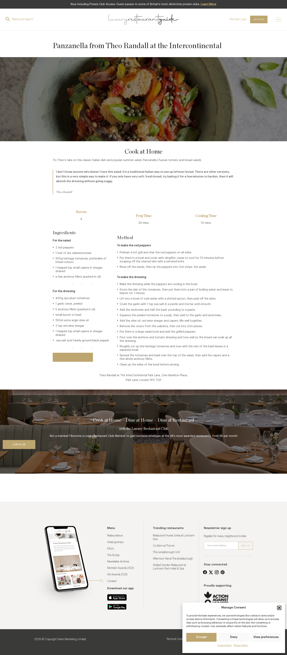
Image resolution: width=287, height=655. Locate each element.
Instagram (217, 572)
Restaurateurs (115, 535)
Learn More (208, 4)
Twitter (211, 572)
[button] (279, 608)
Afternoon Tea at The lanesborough (173, 558)
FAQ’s (110, 548)
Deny (233, 637)
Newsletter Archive (118, 561)
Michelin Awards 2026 (120, 568)
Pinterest (223, 572)
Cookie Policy (224, 645)
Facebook (205, 572)
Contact (112, 581)
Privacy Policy (241, 645)
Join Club (258, 19)
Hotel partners (115, 542)
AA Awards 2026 (117, 574)
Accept (201, 637)
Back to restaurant (73, 357)
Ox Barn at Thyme (163, 545)
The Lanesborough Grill (166, 552)
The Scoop (113, 555)
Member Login (238, 19)
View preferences (266, 637)
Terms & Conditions (178, 639)
